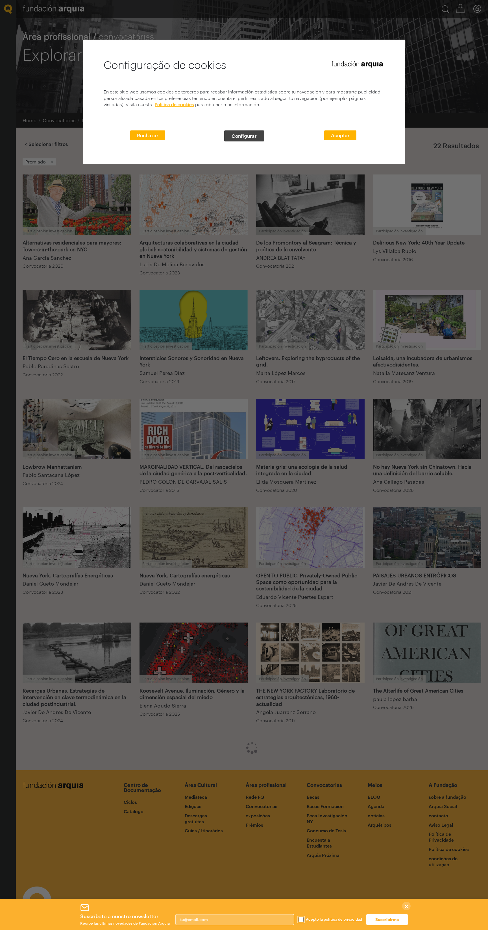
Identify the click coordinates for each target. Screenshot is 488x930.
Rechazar (147, 135)
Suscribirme (387, 919)
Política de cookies (174, 104)
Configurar (244, 136)
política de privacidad (343, 919)
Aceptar (340, 135)
